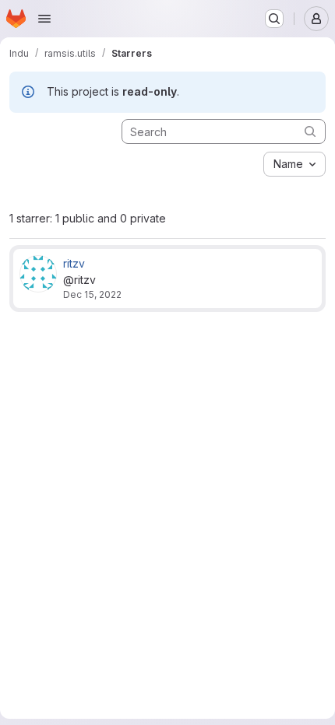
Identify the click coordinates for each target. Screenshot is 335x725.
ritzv (74, 263)
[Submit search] (310, 131)
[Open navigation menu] (44, 18)
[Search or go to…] (274, 18)
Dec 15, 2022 (92, 294)
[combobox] (294, 164)
